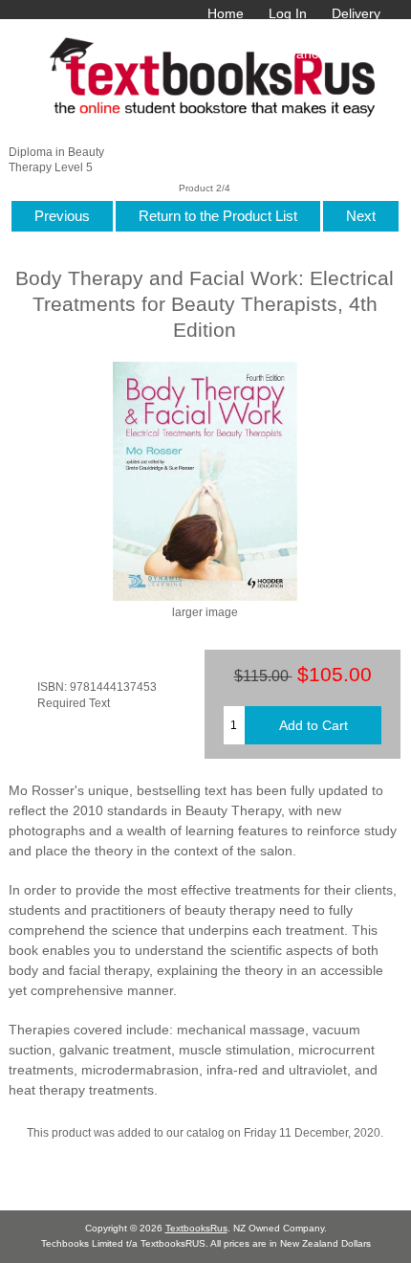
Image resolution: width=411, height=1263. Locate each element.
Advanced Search (326, 53)
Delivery (356, 13)
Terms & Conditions (230, 33)
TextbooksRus (196, 1228)
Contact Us (347, 33)
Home (225, 13)
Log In (288, 13)
